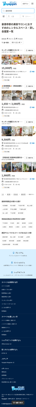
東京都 (8, 194)
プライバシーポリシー (8, 378)
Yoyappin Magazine (7, 362)
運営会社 (4, 372)
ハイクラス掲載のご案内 (8, 324)
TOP (3, 194)
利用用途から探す (6, 293)
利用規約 (4, 311)
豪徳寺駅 (23, 194)
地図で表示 (19, 403)
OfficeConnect (6, 344)
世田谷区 (16, 194)
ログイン (25, 4)
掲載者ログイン (6, 327)
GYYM (3, 353)
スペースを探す (6, 286)
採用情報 (4, 375)
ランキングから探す (7, 300)
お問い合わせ (5, 368)
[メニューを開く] (32, 4)
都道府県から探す (6, 297)
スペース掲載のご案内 (8, 320)
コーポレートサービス (8, 304)
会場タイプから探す (7, 289)
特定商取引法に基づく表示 (9, 382)
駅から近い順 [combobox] (16, 42)
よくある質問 (5, 307)
